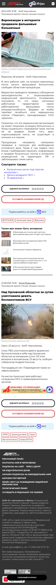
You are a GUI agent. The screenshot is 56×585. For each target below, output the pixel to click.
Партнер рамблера (39, 572)
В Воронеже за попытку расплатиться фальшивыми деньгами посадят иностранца (32, 233)
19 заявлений (14, 178)
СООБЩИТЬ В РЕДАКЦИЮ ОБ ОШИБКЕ (22, 492)
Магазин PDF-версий (14, 478)
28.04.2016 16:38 (8, 11)
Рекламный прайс (13, 459)
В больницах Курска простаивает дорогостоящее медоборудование (28, 268)
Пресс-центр (33, 466)
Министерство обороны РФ (15, 341)
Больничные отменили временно (27, 250)
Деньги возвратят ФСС (20, 175)
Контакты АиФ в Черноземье (19, 463)
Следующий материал (26, 577)
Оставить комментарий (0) (28, 199)
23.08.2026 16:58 (9, 283)
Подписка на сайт (13, 466)
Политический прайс (15, 488)
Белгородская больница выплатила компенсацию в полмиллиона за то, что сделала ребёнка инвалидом (30, 260)
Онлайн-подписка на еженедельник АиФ (26, 474)
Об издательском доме (16, 470)
